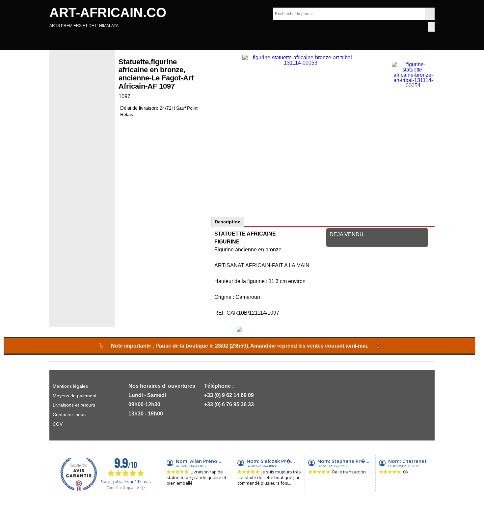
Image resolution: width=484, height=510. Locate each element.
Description (228, 221)
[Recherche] (429, 14)
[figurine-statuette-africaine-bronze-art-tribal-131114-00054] (413, 75)
